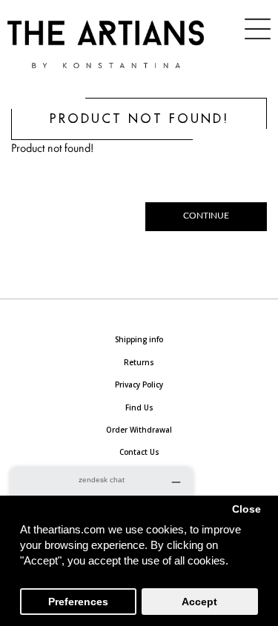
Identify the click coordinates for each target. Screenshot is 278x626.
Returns (139, 362)
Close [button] (246, 509)
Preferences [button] (78, 601)
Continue (206, 216)
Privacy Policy (139, 384)
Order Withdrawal (139, 429)
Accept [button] (199, 601)
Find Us (139, 407)
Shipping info (139, 339)
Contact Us (139, 452)
